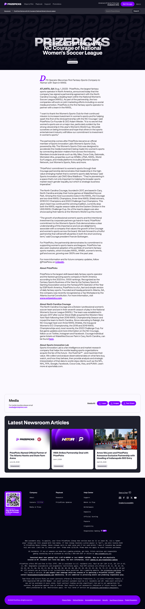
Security (105, 600)
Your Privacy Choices (116, 600)
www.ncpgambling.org (103, 553)
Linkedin (59, 262)
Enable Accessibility (126, 503)
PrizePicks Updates (64, 502)
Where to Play (89, 502)
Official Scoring (91, 516)
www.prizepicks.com (51, 298)
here (51, 339)
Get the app (127, 4)
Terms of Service (78, 600)
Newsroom (7, 11)
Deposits (87, 512)
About (32, 497)
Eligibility (89, 526)
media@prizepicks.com (18, 407)
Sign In (138, 4)
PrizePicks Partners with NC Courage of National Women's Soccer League (35, 11)
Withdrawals (89, 507)
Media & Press (35, 507)
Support (87, 497)
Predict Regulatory (131, 600)
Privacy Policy (66, 600)
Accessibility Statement (93, 600)
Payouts (87, 521)
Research (59, 497)
